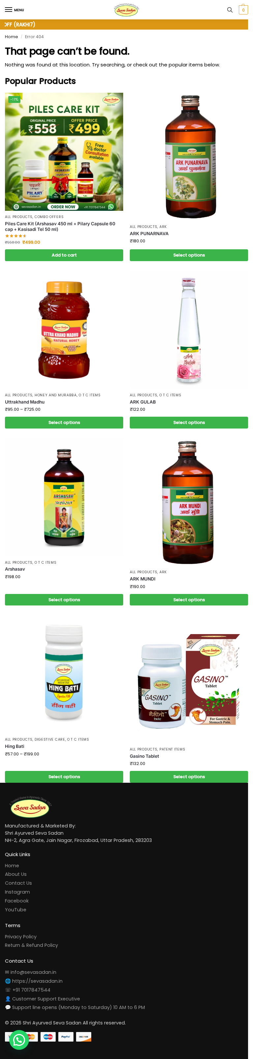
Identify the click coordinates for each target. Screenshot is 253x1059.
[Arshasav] (63, 491)
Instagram (17, 881)
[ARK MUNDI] (185, 496)
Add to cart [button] (62, 253)
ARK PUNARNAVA (146, 230)
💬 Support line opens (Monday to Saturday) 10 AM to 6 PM (75, 997)
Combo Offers (49, 214)
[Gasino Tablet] (185, 670)
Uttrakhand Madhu (24, 397)
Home (11, 36)
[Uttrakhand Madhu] (63, 326)
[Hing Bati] (63, 666)
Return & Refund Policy (31, 935)
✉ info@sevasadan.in (30, 962)
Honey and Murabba (56, 390)
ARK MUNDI (140, 571)
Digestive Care (50, 729)
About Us (16, 864)
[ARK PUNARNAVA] (185, 155)
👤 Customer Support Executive (42, 988)
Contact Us (18, 873)
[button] (237, 9)
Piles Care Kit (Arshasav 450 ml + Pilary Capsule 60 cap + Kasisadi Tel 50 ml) (60, 224)
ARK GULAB (140, 397)
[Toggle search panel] (225, 9)
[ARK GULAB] (185, 326)
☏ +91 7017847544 (27, 979)
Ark (160, 224)
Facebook (17, 890)
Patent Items (170, 739)
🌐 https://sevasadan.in (34, 971)
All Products (18, 214)
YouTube (15, 899)
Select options (185, 253)
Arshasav (15, 561)
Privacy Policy (21, 926)
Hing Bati (14, 736)
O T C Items (90, 390)
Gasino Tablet (142, 746)
